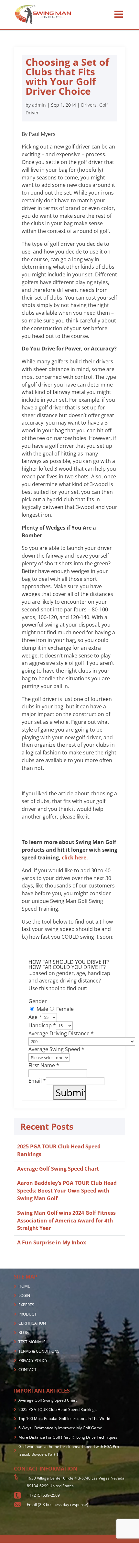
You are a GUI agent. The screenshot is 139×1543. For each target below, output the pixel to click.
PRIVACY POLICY (33, 1360)
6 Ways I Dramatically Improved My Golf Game (60, 1428)
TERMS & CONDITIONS (38, 1351)
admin (39, 105)
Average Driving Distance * (61, 1033)
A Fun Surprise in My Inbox (51, 1242)
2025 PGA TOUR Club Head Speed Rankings (57, 1409)
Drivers (89, 105)
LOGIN (24, 1295)
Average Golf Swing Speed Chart (58, 1168)
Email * (37, 1080)
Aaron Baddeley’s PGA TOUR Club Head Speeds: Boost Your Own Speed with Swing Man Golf (67, 1190)
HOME (24, 1286)
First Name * (43, 1065)
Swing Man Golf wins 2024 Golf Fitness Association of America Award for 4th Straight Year (66, 1220)
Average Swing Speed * (56, 1049)
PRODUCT (27, 1314)
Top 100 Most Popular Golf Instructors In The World (64, 1418)
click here (74, 857)
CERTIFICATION (32, 1323)
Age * (35, 1017)
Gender (37, 1001)
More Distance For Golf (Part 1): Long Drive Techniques (67, 1437)
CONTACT (27, 1369)
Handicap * (42, 1025)
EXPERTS (26, 1305)
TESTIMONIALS (32, 1342)
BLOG (23, 1332)
